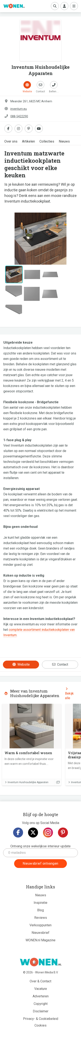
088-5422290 (19, 116)
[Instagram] (48, 833)
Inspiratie (40, 903)
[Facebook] (18, 833)
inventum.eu (18, 108)
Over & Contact (40, 981)
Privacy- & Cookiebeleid (40, 1019)
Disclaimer (40, 1011)
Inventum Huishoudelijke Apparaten (28, 782)
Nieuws (64, 141)
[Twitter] (33, 833)
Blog (40, 910)
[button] (9, 239)
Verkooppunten (40, 925)
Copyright (41, 1004)
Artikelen (28, 141)
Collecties (46, 141)
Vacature (40, 989)
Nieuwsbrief (40, 933)
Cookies (40, 1025)
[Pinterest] (63, 833)
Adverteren (41, 996)
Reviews (40, 918)
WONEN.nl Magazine (40, 940)
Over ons (10, 141)
